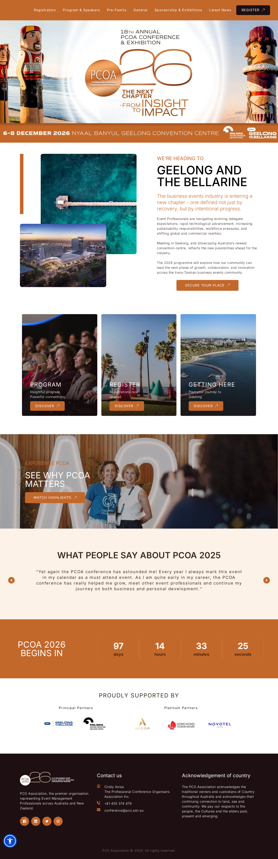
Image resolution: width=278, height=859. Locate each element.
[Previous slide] (11, 580)
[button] (10, 841)
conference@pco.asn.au (124, 810)
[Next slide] (266, 580)
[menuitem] (46, 10)
